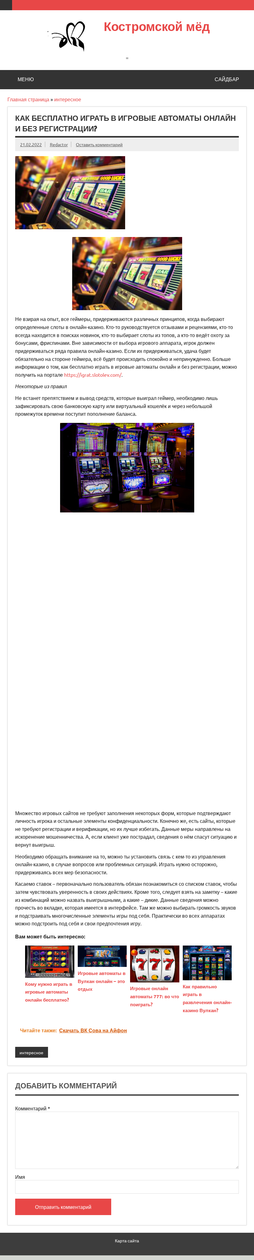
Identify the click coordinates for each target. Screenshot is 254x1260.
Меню (26, 79)
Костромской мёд (157, 26)
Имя (20, 1176)
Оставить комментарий (99, 144)
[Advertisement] (127, 560)
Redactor (59, 144)
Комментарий (32, 1108)
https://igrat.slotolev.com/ (92, 374)
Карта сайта (127, 1240)
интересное (67, 99)
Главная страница (28, 99)
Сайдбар (227, 79)
